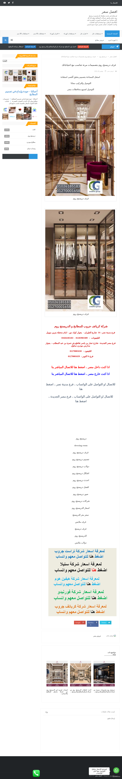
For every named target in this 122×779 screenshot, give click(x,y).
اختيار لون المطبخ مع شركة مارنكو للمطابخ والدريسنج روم (65, 46)
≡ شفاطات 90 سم (23, 34)
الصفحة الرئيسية (112, 34)
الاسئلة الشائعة (91, 46)
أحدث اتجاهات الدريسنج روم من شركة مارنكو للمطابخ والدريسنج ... (80, 691)
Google (78, 622)
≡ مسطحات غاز (97, 34)
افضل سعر (109, 12)
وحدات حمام (31, 148)
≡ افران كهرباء (54, 34)
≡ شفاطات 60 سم (39, 34)
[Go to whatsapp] (116, 770)
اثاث (34, 129)
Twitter (104, 622)
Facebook (91, 624)
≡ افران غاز (84, 34)
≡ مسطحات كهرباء (70, 34)
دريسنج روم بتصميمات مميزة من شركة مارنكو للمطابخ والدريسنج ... (104, 691)
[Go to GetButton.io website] (116, 776)
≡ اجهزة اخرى (112, 40)
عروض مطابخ (99, 40)
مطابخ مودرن (31, 142)
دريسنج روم (31, 136)
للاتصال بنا (114, 3)
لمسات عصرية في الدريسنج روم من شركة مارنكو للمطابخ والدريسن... (57, 691)
